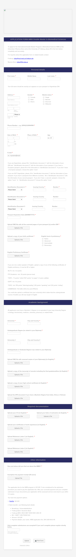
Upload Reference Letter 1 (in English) (21, 436)
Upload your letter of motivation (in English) (52, 413)
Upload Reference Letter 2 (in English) (21, 448)
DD (8, 141)
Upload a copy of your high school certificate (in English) (27, 383)
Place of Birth (33, 135)
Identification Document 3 (16, 206)
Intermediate (48, 243)
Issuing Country (39, 187)
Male (32, 99)
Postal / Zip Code (10, 117)
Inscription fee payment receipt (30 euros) (22, 474)
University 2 (12, 340)
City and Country (34, 321)
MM (15, 141)
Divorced (48, 102)
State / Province (16, 111)
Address (11, 95)
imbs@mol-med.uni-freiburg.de (23, 58)
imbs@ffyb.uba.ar (22, 62)
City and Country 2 (34, 340)
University (11, 321)
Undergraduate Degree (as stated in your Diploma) (25, 330)
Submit (27, 540)
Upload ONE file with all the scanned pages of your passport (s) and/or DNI (33, 224)
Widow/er (48, 104)
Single (47, 97)
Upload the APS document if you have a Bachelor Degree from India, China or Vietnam (37, 395)
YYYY (9, 146)
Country (16, 116)
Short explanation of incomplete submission (13, 532)
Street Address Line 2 (13, 105)
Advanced (47, 241)
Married (47, 99)
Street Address (11, 99)
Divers (32, 102)
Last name (52, 76)
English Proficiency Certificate (18, 252)
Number (56, 187)
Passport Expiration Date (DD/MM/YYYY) (21, 215)
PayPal (11, 501)
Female (32, 97)
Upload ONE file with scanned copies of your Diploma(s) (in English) (31, 359)
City (8, 110)
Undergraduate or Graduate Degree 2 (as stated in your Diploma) (29, 349)
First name (12, 76)
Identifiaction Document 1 (17, 187)
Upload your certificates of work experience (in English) (27, 424)
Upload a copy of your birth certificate (21, 236)
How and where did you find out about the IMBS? (25, 466)
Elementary (47, 245)
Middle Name (32, 76)
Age (49, 135)
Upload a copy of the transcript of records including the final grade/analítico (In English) (38, 371)
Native (46, 239)
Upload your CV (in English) (17, 413)
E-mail (10, 152)
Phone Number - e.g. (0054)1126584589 (21, 125)
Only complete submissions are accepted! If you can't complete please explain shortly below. (37, 526)
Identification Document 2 (17, 196)
